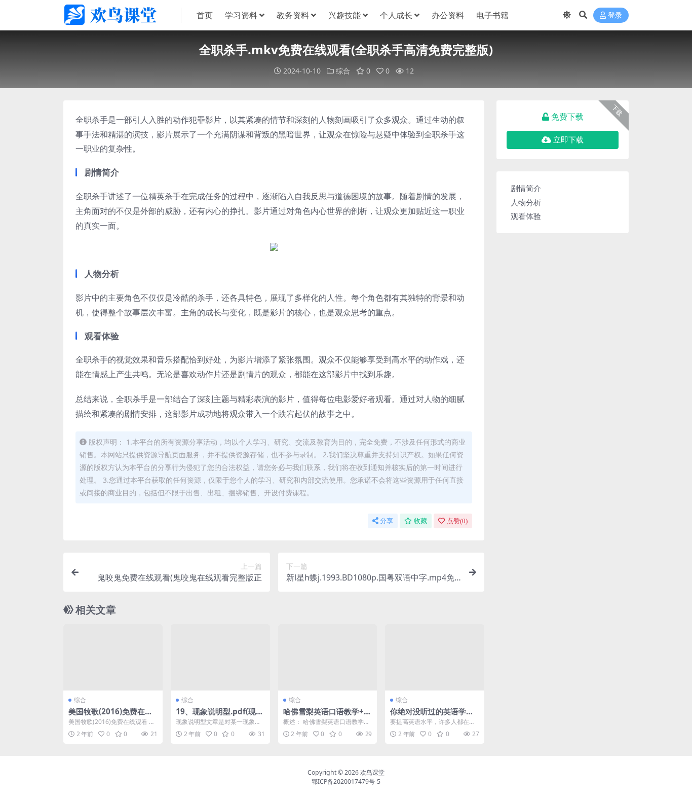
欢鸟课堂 (372, 772)
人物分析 (526, 202)
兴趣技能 (344, 15)
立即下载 (568, 140)
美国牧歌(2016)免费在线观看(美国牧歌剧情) (110, 715)
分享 (386, 521)
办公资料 (448, 15)
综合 (343, 71)
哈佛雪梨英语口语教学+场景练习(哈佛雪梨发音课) (327, 715)
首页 (205, 15)
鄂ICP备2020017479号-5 (346, 781)
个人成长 (396, 15)
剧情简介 (526, 188)
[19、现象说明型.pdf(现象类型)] (220, 657)
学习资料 (241, 15)
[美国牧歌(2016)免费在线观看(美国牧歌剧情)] (113, 657)
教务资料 (293, 15)
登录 (615, 15)
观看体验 (526, 216)
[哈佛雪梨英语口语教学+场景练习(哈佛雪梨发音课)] (327, 657)
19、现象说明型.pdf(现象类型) (219, 715)
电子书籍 (492, 15)
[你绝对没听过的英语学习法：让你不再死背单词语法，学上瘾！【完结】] (434, 657)
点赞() (457, 521)
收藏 (420, 521)
